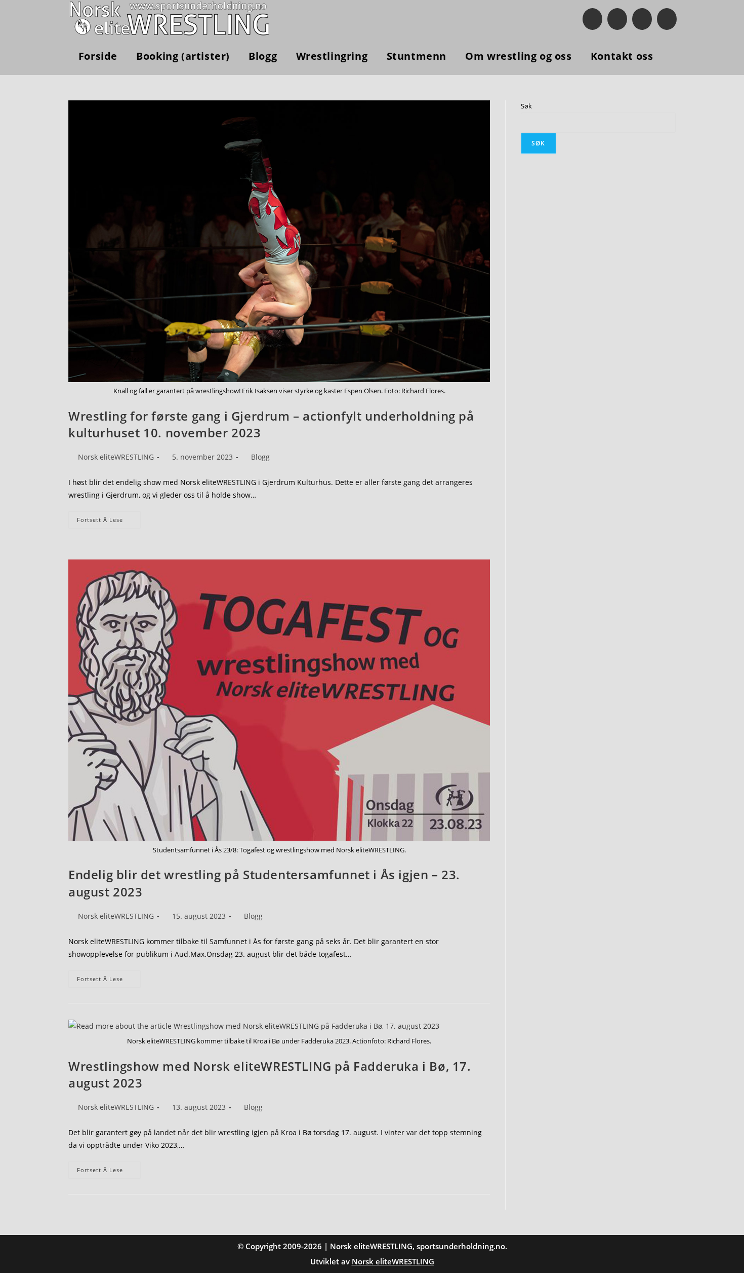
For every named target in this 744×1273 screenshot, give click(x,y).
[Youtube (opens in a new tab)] (642, 19)
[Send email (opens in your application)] (667, 19)
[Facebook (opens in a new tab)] (592, 19)
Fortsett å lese (109, 522)
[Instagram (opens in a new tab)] (617, 19)
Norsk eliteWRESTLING (116, 457)
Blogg (260, 457)
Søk (526, 105)
